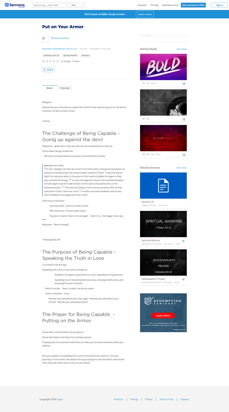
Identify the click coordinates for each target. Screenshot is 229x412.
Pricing (154, 5)
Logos (59, 399)
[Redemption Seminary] (163, 312)
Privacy (149, 399)
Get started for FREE (193, 5)
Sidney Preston (149, 205)
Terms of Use (167, 399)
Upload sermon (170, 5)
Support (185, 399)
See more (182, 49)
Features (142, 5)
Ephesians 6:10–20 (51, 55)
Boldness (85, 55)
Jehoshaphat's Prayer (153, 278)
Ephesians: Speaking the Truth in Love (59, 48)
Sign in (219, 5)
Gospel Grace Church (151, 243)
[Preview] (183, 240)
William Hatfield (60, 38)
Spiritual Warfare (70, 55)
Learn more (145, 14)
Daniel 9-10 (148, 201)
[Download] (184, 83)
